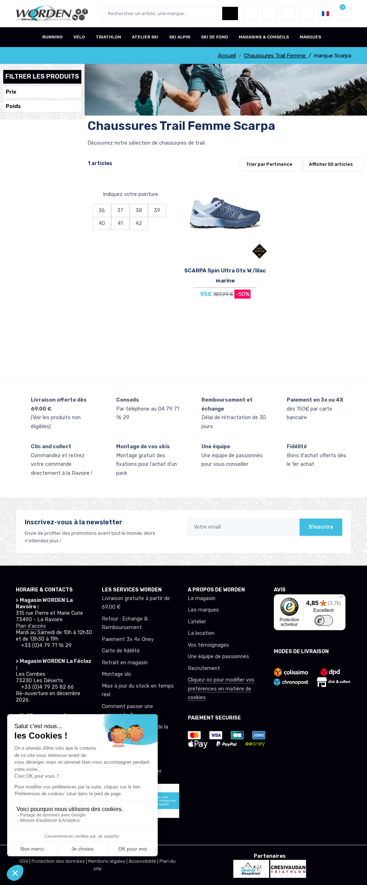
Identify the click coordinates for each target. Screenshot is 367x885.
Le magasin (201, 598)
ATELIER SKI (145, 36)
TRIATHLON (108, 36)
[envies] (269, 13)
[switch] (323, 620)
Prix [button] (11, 92)
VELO (79, 36)
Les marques (203, 610)
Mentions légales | (108, 861)
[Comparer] (260, 203)
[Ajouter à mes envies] (260, 183)
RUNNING (52, 36)
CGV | (25, 861)
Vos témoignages (208, 645)
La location (201, 633)
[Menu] (341, 598)
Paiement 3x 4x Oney (128, 639)
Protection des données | (60, 861)
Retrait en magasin (125, 663)
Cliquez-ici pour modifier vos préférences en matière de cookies (221, 689)
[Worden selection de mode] (307, 13)
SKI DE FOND (214, 36)
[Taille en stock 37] (225, 221)
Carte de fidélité (121, 651)
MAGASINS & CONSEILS (264, 36)
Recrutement (204, 668)
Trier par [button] (269, 164)
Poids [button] (13, 106)
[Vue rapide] (260, 223)
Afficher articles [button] (331, 164)
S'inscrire (321, 527)
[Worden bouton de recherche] (230, 13)
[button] (251, 13)
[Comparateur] (288, 13)
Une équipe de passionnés (218, 657)
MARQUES (310, 36)
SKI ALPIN (179, 36)
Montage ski (116, 674)
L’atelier (197, 622)
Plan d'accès (31, 626)
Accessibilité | (144, 861)
